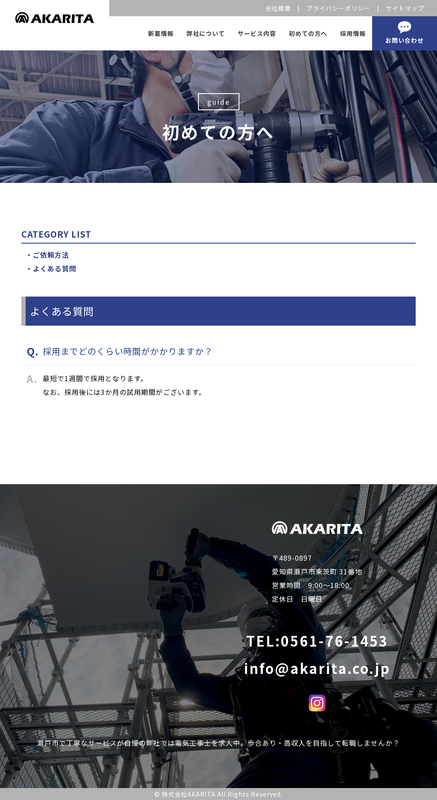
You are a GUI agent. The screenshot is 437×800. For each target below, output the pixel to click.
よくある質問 (54, 268)
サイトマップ (405, 8)
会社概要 (278, 8)
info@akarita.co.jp (317, 668)
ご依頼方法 (51, 255)
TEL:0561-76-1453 (317, 640)
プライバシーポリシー (338, 8)
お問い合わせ (404, 40)
